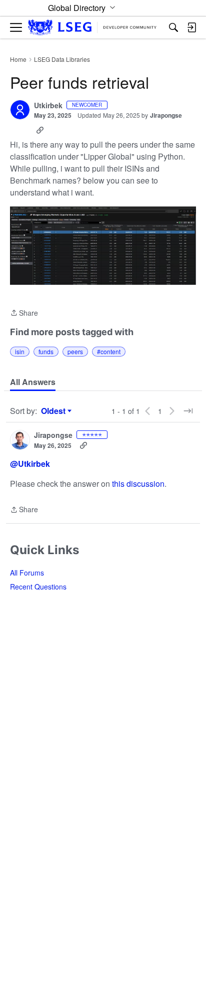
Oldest (54, 411)
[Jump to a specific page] (188, 411)
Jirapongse (166, 115)
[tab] (33, 382)
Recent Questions (38, 587)
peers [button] (75, 351)
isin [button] (19, 351)
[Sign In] (191, 27)
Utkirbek (48, 105)
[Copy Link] (40, 130)
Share (24, 313)
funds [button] (46, 351)
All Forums (27, 573)
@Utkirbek (30, 463)
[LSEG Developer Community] (92, 27)
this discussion (138, 483)
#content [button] (108, 351)
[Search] (173, 27)
